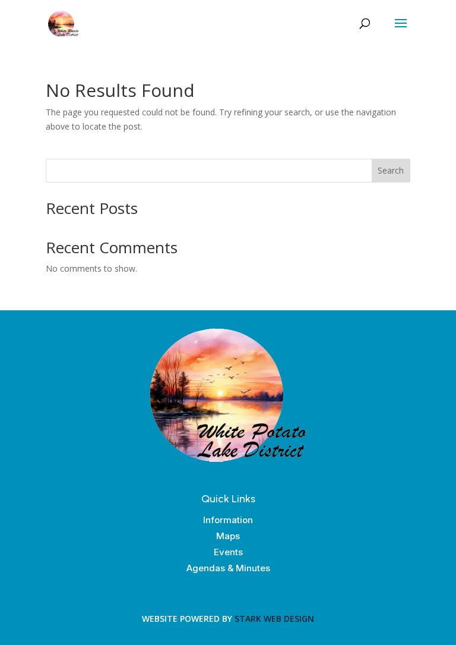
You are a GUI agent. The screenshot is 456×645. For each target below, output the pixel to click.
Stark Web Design (274, 618)
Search (391, 170)
